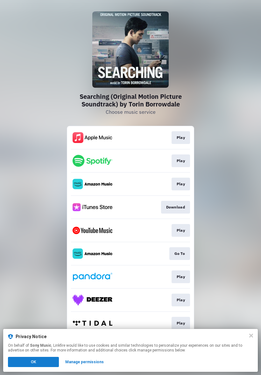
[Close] (251, 336)
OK (33, 362)
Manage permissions (84, 362)
